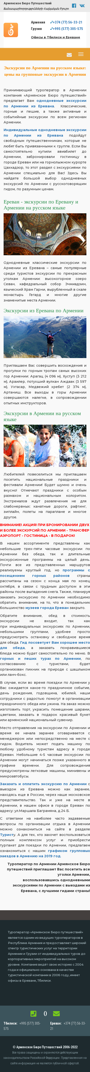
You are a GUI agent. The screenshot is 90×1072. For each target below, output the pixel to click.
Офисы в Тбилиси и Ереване (55, 37)
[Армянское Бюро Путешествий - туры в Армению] (12, 30)
